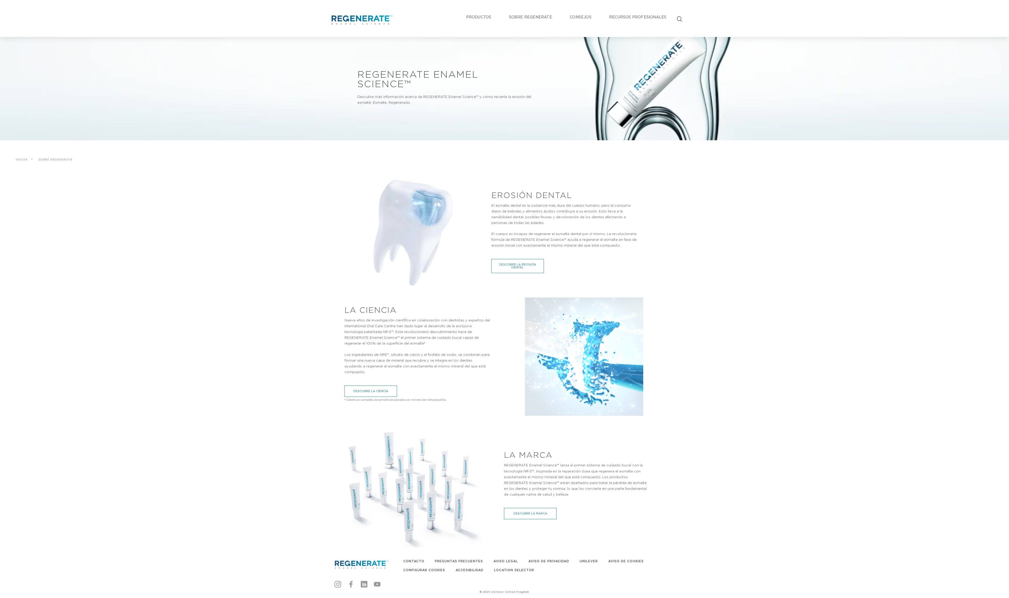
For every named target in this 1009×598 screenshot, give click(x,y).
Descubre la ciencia (370, 391)
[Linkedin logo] (364, 583)
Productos (478, 17)
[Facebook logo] (351, 583)
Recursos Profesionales (637, 17)
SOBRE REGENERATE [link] (55, 159)
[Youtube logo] (377, 583)
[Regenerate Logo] (361, 19)
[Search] (679, 19)
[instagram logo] (337, 583)
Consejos (580, 17)
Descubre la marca (530, 513)
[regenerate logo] (361, 564)
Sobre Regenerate (530, 17)
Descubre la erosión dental (517, 266)
